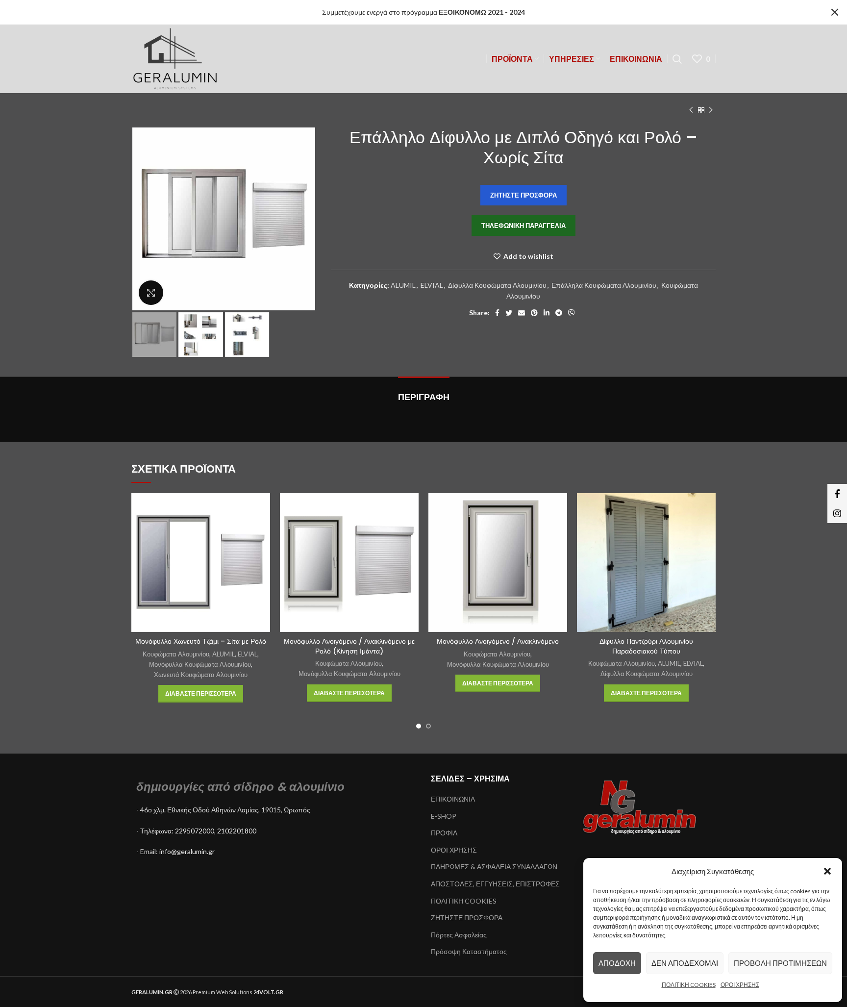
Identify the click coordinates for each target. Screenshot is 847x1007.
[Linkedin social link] (546, 312)
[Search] (677, 59)
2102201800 (236, 831)
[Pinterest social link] (534, 312)
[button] (827, 871)
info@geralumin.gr (187, 851)
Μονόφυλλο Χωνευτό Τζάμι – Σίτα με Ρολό (200, 641)
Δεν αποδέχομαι (684, 962)
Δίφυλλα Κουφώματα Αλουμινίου (497, 285)
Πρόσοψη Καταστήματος (469, 951)
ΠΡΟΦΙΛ (444, 833)
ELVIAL (432, 285)
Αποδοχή (617, 962)
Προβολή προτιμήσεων (780, 962)
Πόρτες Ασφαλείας (459, 935)
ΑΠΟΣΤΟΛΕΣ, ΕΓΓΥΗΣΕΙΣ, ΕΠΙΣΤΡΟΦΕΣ (495, 884)
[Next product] (711, 110)
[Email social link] (521, 312)
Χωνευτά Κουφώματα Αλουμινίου (201, 675)
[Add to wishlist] (262, 531)
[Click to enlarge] (151, 292)
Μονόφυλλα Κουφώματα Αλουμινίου (200, 664)
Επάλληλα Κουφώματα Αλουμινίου (603, 285)
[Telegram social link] (558, 312)
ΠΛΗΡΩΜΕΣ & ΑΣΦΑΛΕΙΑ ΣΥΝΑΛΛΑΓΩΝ (494, 866)
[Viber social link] (571, 312)
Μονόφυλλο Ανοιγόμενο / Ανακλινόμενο (498, 641)
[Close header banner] (834, 12)
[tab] (423, 392)
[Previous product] (691, 110)
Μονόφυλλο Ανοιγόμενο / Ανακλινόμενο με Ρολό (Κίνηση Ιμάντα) (349, 646)
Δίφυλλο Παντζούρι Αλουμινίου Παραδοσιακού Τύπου (646, 646)
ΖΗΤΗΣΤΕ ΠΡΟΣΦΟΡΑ (466, 917)
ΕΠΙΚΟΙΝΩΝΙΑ (453, 799)
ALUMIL (403, 285)
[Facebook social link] (497, 312)
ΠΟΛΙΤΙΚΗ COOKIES (689, 984)
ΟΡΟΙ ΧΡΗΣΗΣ (740, 984)
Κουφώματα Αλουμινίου (176, 654)
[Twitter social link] (508, 312)
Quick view (262, 509)
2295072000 (194, 831)
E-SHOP (443, 816)
